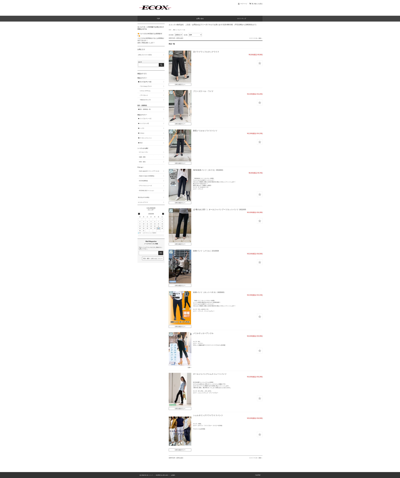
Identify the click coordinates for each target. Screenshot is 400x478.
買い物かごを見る (257, 3)
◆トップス (141, 128)
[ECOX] (155, 14)
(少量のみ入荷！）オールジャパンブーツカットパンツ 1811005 (219, 210)
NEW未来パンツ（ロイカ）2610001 (208, 170)
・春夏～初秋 (142, 157)
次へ (257, 38)
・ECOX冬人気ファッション (146, 190)
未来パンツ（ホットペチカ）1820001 (208, 292)
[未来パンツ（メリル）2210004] (180, 266)
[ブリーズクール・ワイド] (180, 106)
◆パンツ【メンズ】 (143, 123)
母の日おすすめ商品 (143, 197)
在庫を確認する (179, 84)
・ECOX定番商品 (143, 180)
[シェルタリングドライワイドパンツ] (180, 431)
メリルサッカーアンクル (203, 333)
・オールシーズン (143, 152)
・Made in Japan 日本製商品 (146, 176)
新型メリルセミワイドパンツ (205, 131)
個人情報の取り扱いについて (146, 475)
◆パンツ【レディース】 (145, 82)
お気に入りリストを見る (145, 54)
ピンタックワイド (143, 202)
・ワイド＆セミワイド (145, 86)
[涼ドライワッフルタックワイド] (180, 66)
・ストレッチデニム (144, 91)
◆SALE (140, 143)
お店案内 (173, 475)
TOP (158, 18)
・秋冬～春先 (142, 162)
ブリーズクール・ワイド (203, 91)
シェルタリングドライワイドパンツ (208, 415)
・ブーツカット (143, 95)
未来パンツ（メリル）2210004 (206, 251)
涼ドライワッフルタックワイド (206, 52)
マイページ (243, 3)
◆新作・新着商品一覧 (144, 109)
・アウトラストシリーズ (145, 185)
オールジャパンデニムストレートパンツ (210, 374)
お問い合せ (200, 18)
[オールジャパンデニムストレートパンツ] (180, 390)
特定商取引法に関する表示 (162, 475)
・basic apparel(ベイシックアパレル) (148, 171)
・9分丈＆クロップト (145, 99)
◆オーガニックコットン (145, 138)
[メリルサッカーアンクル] (180, 349)
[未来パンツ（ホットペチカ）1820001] (180, 308)
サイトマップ (241, 18)
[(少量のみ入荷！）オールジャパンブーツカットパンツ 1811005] (180, 225)
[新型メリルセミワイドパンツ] (180, 145)
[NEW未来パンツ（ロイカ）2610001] (180, 185)
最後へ (260, 38)
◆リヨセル (141, 133)
